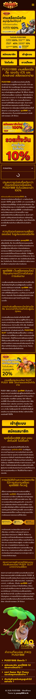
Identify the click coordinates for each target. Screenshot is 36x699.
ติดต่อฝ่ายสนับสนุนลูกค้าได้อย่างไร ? (18, 680)
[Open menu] (33, 5)
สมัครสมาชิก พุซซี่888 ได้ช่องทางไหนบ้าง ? (17, 666)
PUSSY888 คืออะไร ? (15, 660)
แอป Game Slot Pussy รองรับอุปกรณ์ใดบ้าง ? (16, 673)
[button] (32, 168)
